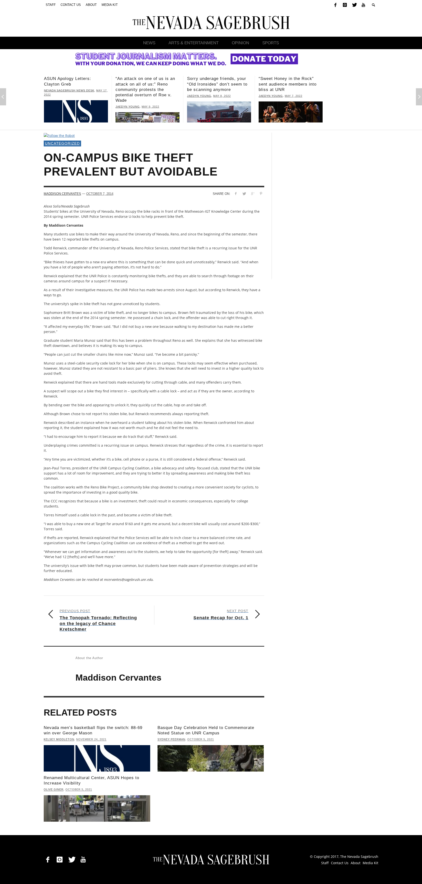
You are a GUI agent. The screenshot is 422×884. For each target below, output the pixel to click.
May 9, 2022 (79, 106)
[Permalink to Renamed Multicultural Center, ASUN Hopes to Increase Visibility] (97, 808)
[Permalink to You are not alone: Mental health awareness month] (291, 109)
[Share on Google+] (252, 193)
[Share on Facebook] (235, 193)
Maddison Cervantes (62, 194)
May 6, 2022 (293, 90)
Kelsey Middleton (59, 739)
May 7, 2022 (222, 95)
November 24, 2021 (91, 739)
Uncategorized (62, 143)
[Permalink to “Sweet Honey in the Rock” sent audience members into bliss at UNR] (219, 112)
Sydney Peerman (171, 739)
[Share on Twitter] (244, 193)
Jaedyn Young (56, 106)
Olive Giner (53, 789)
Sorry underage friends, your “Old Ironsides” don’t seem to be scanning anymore (146, 84)
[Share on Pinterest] (261, 193)
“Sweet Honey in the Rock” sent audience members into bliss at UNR (216, 84)
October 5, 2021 (200, 739)
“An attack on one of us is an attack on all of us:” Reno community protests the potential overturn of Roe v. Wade (74, 89)
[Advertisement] (315, 206)
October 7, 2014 (99, 194)
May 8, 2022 (150, 95)
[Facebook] (335, 5)
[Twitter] (354, 5)
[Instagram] (344, 5)
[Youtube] (363, 5)
